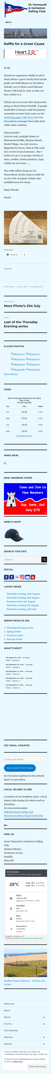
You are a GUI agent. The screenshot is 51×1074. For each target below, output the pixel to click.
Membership (11, 1030)
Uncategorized (36, 287)
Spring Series (14, 631)
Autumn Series (15, 639)
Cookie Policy (17, 1062)
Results (8, 1044)
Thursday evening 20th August (23, 593)
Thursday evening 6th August (23, 605)
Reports (8, 1037)
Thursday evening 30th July (21, 609)
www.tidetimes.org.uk (24, 436)
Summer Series (15, 635)
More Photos (11, 374)
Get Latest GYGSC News (20, 768)
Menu (8, 22)
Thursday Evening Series (20, 627)
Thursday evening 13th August (23, 597)
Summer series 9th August (21, 601)
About (7, 1017)
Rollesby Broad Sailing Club (18, 812)
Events (8, 1024)
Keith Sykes (9, 287)
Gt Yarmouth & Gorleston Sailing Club (37, 8)
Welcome (9, 1004)
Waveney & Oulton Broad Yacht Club (23, 815)
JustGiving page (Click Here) (19, 117)
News (7, 1010)
